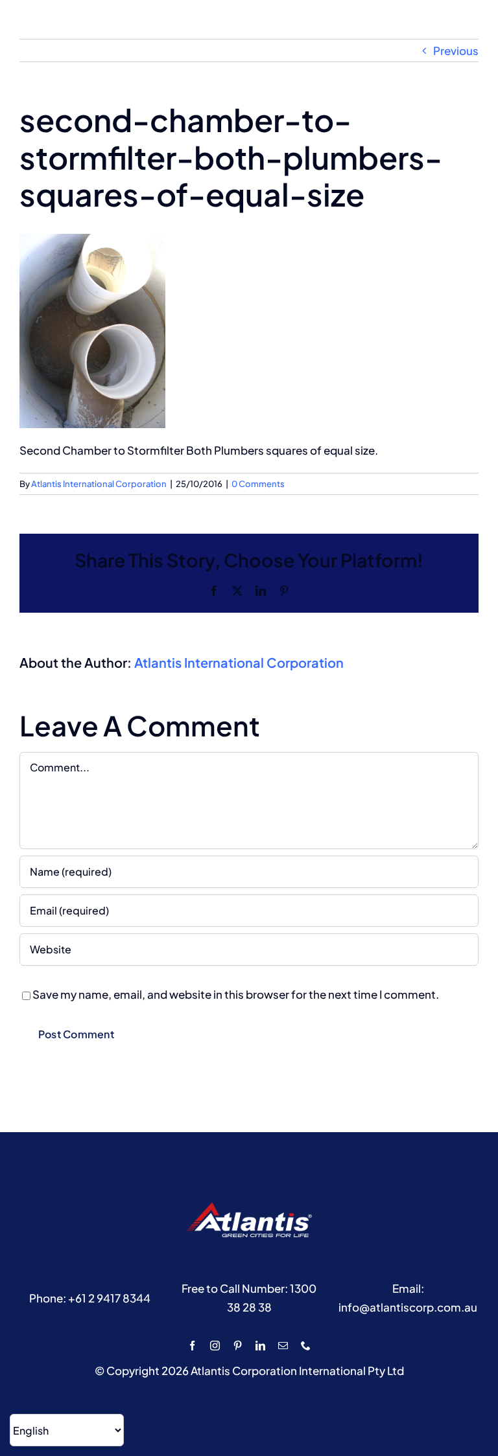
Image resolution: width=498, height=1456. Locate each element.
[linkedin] (260, 1345)
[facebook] (192, 1345)
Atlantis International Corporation (99, 484)
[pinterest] (238, 1345)
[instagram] (215, 1345)
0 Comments (258, 484)
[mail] (283, 1345)
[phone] (306, 1345)
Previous (456, 50)
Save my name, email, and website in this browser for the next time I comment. (235, 994)
